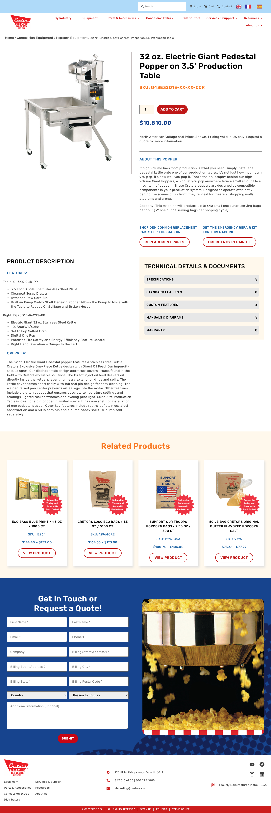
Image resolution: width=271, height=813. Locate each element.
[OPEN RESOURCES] (261, 18)
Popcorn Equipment (72, 38)
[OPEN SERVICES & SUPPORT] (236, 18)
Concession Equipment (35, 38)
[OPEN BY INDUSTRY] (74, 18)
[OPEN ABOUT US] (261, 25)
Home (9, 38)
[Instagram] (252, 774)
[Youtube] (252, 764)
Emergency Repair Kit (229, 242)
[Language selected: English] (251, 6)
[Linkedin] (262, 774)
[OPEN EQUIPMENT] (100, 18)
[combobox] (161, 6)
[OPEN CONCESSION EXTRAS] (175, 18)
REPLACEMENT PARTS (165, 242)
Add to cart (172, 109)
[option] (249, 6)
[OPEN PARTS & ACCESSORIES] (138, 18)
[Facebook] (262, 764)
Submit (68, 738)
